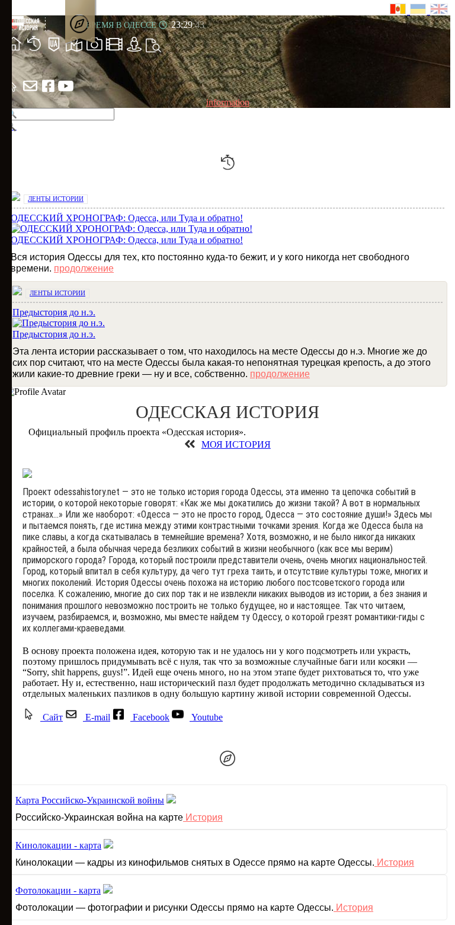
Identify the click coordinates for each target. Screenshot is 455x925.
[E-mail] (30, 92)
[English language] (439, 10)
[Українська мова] (420, 10)
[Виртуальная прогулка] (134, 50)
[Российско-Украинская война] (54, 50)
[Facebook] (48, 92)
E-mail (96, 717)
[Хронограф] (34, 50)
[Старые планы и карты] (74, 50)
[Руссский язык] (400, 10)
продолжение (84, 268)
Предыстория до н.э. (53, 334)
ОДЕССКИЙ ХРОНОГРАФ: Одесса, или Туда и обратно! (127, 240)
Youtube (206, 717)
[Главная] (14, 50)
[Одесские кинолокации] (114, 50)
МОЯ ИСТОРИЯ (236, 444)
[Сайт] (12, 92)
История (203, 817)
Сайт (51, 717)
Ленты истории (56, 198)
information (227, 102)
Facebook (149, 717)
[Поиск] (153, 50)
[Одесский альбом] (94, 50)
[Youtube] (65, 92)
